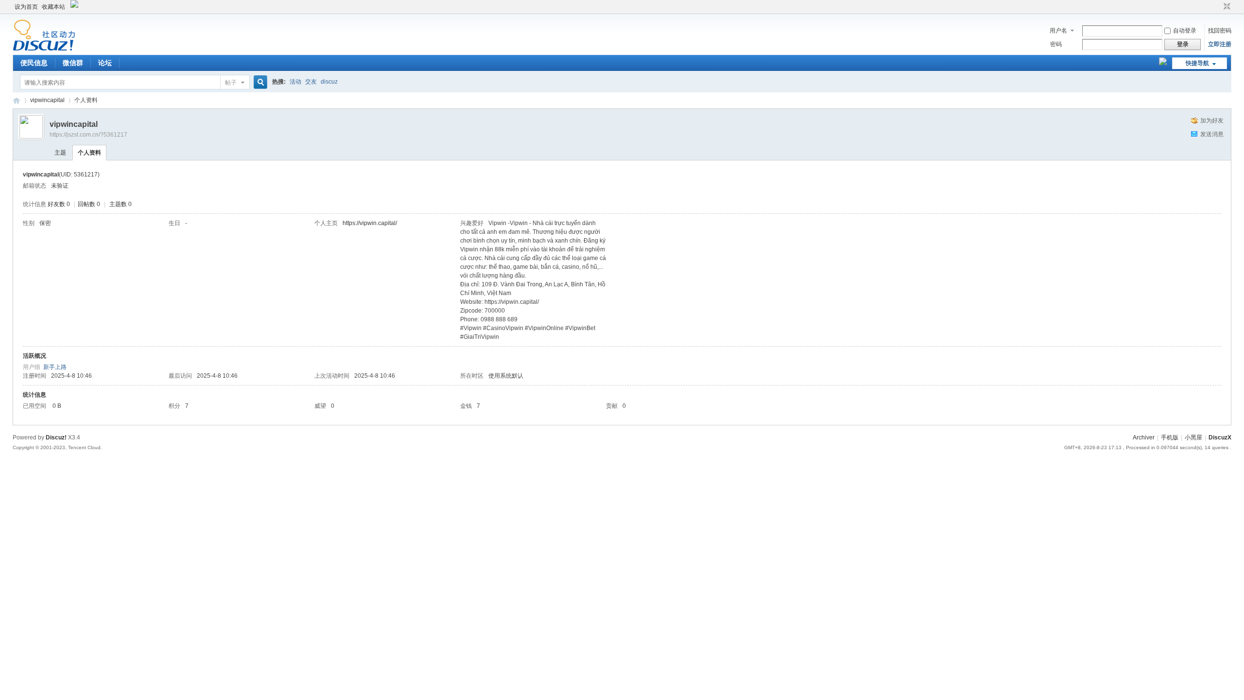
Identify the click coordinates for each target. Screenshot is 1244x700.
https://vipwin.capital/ (370, 223)
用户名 (1058, 30)
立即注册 (1219, 44)
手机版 (1169, 437)
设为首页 (26, 6)
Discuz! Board (16, 100)
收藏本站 (53, 6)
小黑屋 (1193, 437)
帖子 (231, 82)
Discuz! (56, 437)
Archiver (1144, 437)
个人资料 (89, 152)
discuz (329, 81)
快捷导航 (1197, 63)
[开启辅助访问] (1217, 6)
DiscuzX (1220, 437)
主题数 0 (120, 204)
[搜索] (259, 82)
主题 (60, 152)
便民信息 (34, 63)
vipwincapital (47, 100)
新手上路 (55, 367)
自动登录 (1184, 30)
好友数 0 (59, 204)
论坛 (105, 63)
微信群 (73, 63)
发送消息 (1212, 134)
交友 (311, 81)
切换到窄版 (1225, 6)
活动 (295, 81)
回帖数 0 (89, 204)
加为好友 (1212, 120)
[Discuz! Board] (44, 49)
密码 (1056, 44)
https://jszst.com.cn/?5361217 (88, 134)
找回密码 (1219, 30)
